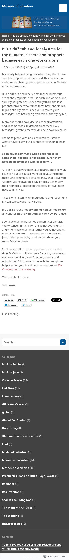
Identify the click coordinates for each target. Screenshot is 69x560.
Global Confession (14, 420)
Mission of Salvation (17, 6)
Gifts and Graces (13, 404)
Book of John (10, 372)
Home (5, 35)
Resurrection (10, 492)
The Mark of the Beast (17, 508)
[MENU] (63, 8)
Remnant (8, 484)
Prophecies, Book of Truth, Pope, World (28, 476)
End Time (8, 388)
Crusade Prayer (12, 380)
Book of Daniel (12, 364)
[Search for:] (34, 342)
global (6, 412)
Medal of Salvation (14, 452)
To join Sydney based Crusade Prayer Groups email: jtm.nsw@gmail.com (31, 546)
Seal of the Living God (16, 500)
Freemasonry (11, 396)
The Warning (10, 516)
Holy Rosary (10, 428)
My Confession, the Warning (32, 267)
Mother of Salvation (15, 468)
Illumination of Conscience (20, 436)
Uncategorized (12, 524)
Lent (5, 444)
